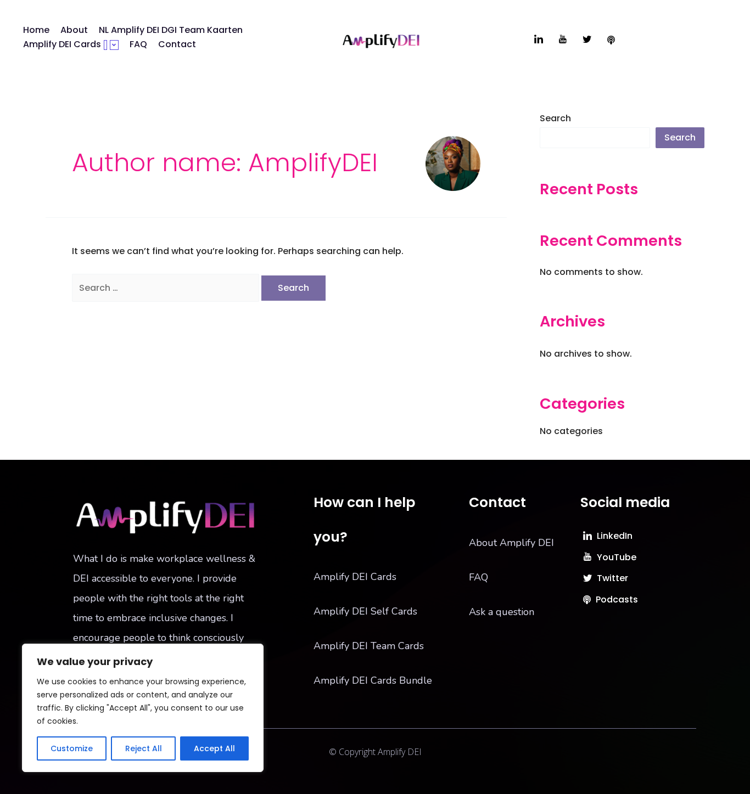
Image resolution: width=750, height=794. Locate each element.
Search (555, 118)
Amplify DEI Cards (62, 44)
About (74, 30)
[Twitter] (587, 40)
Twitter (611, 578)
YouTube (615, 557)
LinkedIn (614, 536)
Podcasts (616, 599)
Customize (72, 748)
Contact (177, 44)
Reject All (143, 748)
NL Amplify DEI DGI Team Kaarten (171, 30)
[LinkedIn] (538, 40)
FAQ (138, 44)
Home (36, 30)
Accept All (214, 748)
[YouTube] (563, 40)
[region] (143, 708)
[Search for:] (166, 287)
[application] (105, 45)
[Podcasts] (611, 40)
